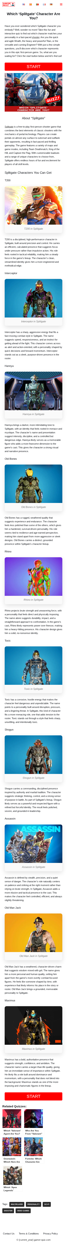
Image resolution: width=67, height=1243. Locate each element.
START (34, 66)
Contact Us (8, 1233)
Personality (33, 1204)
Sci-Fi (46, 1204)
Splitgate (9, 126)
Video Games (23, 1211)
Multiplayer (17, 1204)
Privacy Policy (50, 1233)
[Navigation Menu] (61, 4)
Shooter (8, 1211)
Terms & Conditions (29, 1233)
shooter (35, 37)
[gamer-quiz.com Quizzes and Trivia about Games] (9, 4)
